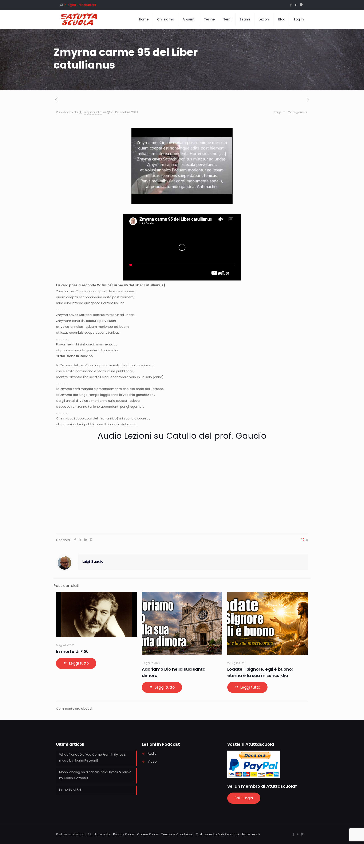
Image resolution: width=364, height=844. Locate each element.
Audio (152, 753)
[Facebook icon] (290, 5)
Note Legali (251, 834)
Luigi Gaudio (92, 112)
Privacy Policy (123, 834)
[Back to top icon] (343, 835)
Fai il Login (244, 798)
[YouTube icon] (296, 5)
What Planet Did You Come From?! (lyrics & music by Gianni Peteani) (92, 757)
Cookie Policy (147, 834)
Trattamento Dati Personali (217, 834)
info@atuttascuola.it (80, 5)
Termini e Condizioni (177, 834)
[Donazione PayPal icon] (301, 5)
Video (152, 761)
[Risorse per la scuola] (79, 19)
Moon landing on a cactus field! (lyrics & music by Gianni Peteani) (95, 775)
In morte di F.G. (72, 651)
